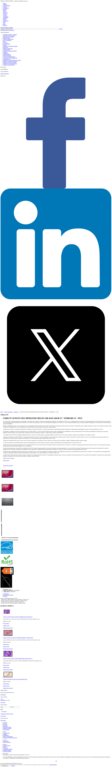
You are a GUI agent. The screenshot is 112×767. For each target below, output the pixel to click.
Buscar (61, 28)
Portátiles (5, 9)
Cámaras (5, 6)
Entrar (2, 709)
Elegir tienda (3, 694)
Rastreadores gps (6, 59)
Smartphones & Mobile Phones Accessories (12, 60)
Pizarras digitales (6, 43)
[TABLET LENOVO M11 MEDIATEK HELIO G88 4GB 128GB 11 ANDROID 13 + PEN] (7, 480)
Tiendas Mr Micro (6, 742)
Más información (53, 764)
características (6, 593)
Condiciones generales (7, 749)
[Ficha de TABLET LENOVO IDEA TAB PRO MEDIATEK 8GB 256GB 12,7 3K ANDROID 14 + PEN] (8, 656)
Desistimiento (6, 735)
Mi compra (5, 726)
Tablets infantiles (6, 49)
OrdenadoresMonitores (5, 18)
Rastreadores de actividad (8, 36)
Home (2, 412)
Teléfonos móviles (7, 54)
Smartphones (5, 53)
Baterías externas (6, 38)
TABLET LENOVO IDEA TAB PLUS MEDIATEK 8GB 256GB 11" (18, 616)
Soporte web (5, 741)
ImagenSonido (4, 11)
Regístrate (5, 723)
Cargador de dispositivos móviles (10, 50)
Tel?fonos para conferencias (9, 64)
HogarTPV (4, 22)
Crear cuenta (3, 716)
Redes (4, 24)
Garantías (5, 734)
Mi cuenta (5, 725)
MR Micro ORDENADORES (7, 27)
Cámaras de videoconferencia (9, 56)
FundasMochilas (5, 4)
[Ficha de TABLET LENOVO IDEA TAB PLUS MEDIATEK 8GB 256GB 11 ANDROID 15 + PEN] (6, 614)
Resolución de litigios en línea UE (10, 737)
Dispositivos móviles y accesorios (10, 34)
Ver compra (3, 702)
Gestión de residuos (7, 751)
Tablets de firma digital (7, 48)
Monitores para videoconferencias (10, 63)
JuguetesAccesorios (5, 15)
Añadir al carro (6, 625)
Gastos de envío (6, 733)
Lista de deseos (6, 729)
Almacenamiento (6, 5)
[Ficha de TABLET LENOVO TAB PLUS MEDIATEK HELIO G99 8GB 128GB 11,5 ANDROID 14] (8, 635)
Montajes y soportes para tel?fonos (10, 61)
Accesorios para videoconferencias (10, 57)
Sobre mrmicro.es (6, 745)
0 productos (3, 700)
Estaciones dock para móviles (9, 35)
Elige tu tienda (6, 460)
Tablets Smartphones (8, 412)
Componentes (6, 7)
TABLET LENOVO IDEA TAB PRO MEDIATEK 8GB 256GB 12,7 (17, 658)
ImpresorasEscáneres (5, 13)
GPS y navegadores (7, 40)
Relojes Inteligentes (7, 55)
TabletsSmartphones (5, 20)
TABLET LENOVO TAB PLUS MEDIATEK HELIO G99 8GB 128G (18, 637)
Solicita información (5, 73)
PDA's (4, 41)
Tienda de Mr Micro (7, 727)
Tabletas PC (5, 47)
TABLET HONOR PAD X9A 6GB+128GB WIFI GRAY (15, 679)
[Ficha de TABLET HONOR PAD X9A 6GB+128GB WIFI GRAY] (8, 677)
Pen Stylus (5, 42)
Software (5, 25)
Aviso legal (5, 747)
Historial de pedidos (7, 728)
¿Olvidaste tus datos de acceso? (7, 713)
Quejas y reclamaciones (8, 736)
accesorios (5, 596)
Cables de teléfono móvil (8, 39)
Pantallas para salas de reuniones (9, 62)
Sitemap (4, 746)
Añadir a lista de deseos (8, 465)
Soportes (5, 45)
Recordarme (4, 711)
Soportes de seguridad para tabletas (10, 46)
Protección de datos (7, 750)
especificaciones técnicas (8, 595)
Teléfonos (5, 52)
